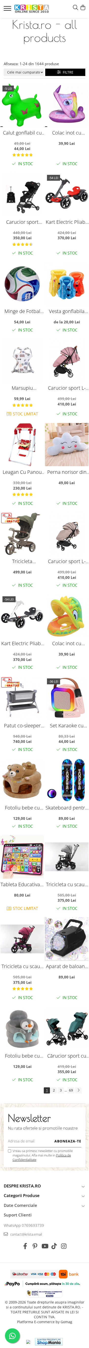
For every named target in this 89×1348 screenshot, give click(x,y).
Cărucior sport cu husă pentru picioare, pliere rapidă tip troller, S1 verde (66, 1055)
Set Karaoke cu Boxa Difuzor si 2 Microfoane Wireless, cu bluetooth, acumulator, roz (67, 725)
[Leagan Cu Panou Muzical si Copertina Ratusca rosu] (22, 444)
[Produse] (8, 10)
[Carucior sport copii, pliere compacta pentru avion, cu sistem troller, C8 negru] (22, 194)
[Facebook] (25, 1246)
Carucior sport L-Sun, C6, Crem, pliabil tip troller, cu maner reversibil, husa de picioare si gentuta (67, 561)
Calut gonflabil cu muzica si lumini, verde (22, 132)
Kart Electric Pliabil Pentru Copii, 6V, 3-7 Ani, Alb (22, 643)
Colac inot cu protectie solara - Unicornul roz (67, 132)
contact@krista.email (25, 1234)
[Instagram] (64, 1246)
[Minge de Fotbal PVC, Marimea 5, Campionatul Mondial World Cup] (22, 283)
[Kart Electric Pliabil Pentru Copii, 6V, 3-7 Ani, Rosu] (67, 194)
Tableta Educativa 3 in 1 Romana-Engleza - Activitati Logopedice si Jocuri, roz (22, 884)
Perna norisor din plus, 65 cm (67, 472)
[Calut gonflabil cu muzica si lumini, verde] (22, 105)
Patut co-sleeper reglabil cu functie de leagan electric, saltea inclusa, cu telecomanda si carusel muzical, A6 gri (22, 725)
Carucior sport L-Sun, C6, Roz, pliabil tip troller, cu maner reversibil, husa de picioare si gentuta (66, 388)
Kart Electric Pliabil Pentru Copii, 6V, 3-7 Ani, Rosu (67, 222)
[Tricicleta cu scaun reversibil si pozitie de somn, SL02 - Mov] (22, 938)
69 (71, 1090)
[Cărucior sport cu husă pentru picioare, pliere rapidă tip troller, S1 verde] (67, 1028)
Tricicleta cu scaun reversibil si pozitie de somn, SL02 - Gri (66, 884)
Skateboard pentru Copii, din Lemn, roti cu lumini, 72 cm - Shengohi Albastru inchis (66, 807)
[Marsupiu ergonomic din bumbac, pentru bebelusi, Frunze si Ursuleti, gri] (22, 360)
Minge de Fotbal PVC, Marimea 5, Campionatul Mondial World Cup (22, 311)
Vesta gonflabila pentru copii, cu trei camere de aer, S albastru (66, 311)
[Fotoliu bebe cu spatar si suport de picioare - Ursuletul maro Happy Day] (22, 780)
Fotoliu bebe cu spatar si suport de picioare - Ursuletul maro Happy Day (22, 807)
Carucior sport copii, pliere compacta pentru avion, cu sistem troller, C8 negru (22, 222)
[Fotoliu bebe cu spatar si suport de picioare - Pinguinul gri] (22, 1028)
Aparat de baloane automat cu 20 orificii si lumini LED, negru (67, 966)
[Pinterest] (35, 1246)
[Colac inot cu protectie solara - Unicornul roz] (67, 105)
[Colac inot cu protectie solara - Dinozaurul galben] (67, 616)
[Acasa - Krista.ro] (32, 9)
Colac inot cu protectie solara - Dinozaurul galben (66, 643)
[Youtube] (44, 1246)
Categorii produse (22, 1195)
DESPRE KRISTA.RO (22, 1186)
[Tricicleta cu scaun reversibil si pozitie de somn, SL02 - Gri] (67, 857)
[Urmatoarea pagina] (78, 1090)
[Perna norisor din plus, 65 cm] (67, 444)
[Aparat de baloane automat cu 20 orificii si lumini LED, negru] (67, 938)
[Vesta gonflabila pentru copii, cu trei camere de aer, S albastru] (67, 283)
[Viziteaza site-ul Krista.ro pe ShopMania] (49, 1342)
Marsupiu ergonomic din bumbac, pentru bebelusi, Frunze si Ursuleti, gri (22, 388)
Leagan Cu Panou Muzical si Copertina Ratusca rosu (22, 472)
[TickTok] (54, 1246)
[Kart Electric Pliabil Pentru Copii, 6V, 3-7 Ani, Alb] (22, 616)
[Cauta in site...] (75, 8)
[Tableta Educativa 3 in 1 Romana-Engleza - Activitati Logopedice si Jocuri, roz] (22, 857)
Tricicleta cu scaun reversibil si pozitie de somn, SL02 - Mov (22, 966)
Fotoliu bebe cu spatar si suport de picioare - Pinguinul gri (22, 1055)
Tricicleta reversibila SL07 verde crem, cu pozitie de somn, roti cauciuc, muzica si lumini (22, 561)
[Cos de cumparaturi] (82, 8)
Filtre (67, 72)
